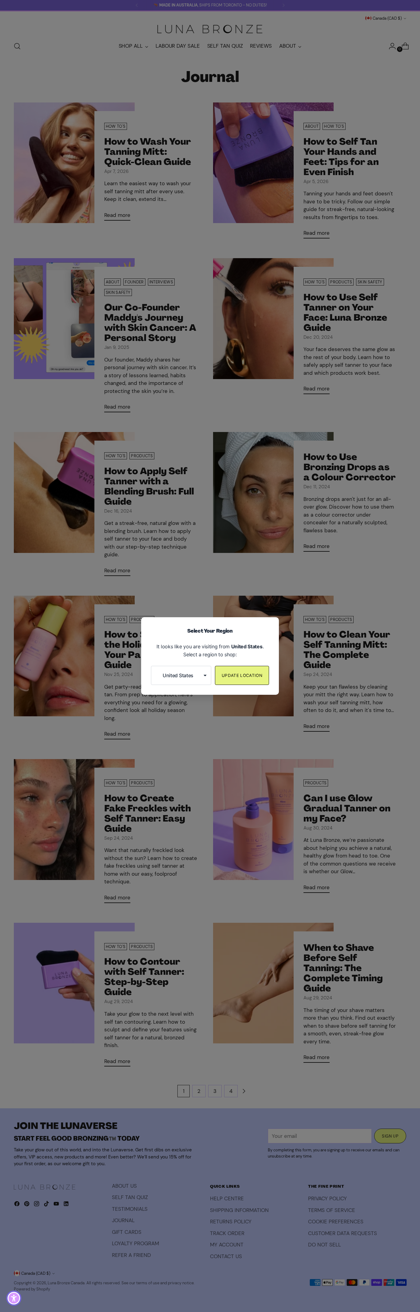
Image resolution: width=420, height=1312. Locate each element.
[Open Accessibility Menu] (14, 1298)
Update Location (242, 675)
